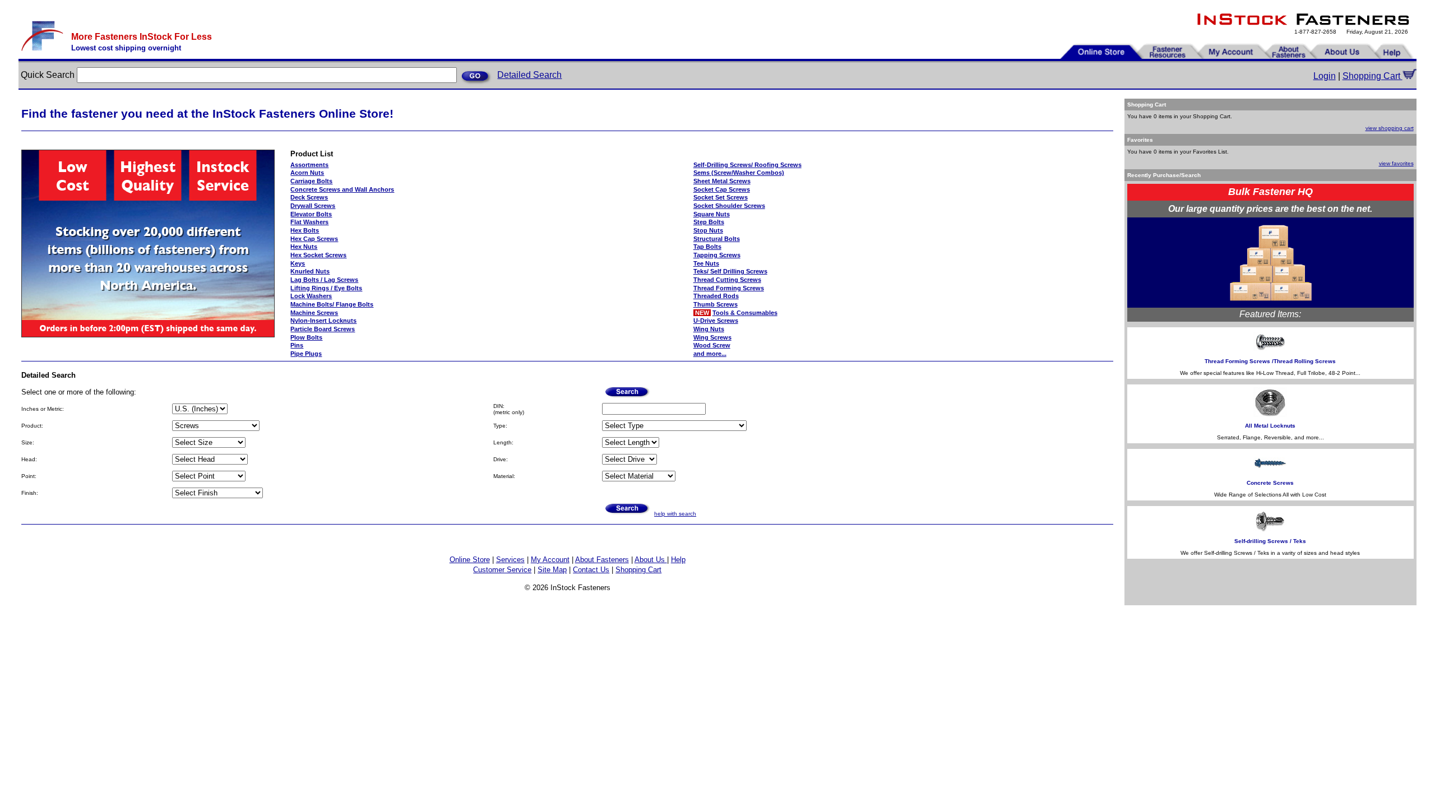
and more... (709, 353)
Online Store (470, 559)
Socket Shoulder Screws (729, 205)
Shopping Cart (1372, 76)
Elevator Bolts (311, 214)
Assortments (309, 164)
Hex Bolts (304, 230)
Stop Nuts (708, 230)
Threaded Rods (716, 296)
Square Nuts (711, 214)
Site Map (552, 569)
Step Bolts (708, 222)
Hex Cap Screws (314, 238)
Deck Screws (309, 197)
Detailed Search (529, 75)
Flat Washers (309, 222)
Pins (296, 345)
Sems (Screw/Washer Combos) (738, 172)
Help (678, 559)
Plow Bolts (306, 337)
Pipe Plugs (306, 353)
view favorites (1396, 163)
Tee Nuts (706, 263)
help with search (675, 514)
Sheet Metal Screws (722, 181)
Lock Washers (311, 296)
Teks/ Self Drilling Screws (730, 271)
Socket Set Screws (720, 197)
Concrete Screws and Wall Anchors (342, 189)
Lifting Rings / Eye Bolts (326, 288)
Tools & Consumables (744, 312)
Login (1324, 76)
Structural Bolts (716, 238)
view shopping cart (1389, 128)
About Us (651, 559)
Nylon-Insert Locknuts (323, 320)
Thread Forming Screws (728, 288)
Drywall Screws (312, 205)
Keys (297, 263)
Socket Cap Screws (721, 189)
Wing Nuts (708, 329)
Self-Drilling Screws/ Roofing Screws (747, 164)
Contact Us (591, 569)
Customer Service (502, 569)
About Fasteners (602, 559)
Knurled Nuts (310, 271)
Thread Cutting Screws (727, 279)
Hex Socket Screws (318, 255)
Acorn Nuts (307, 172)
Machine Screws (314, 312)
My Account (550, 559)
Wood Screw (711, 345)
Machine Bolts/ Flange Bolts (331, 304)
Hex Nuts (303, 246)
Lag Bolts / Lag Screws (324, 279)
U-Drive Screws (715, 320)
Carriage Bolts (311, 181)
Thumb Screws (715, 304)
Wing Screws (712, 337)
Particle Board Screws (322, 329)
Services (510, 559)
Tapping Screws (716, 255)
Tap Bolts (707, 246)
